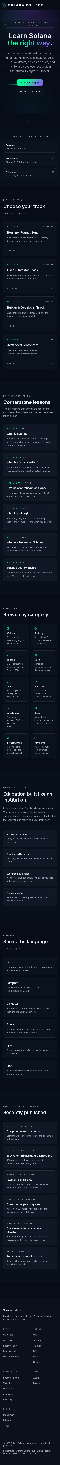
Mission (37, 1383)
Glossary (7, 1399)
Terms (6, 1426)
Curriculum (8, 1340)
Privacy (7, 1420)
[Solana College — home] (22, 5)
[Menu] (56, 5)
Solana (12, 1310)
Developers (9, 1388)
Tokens (37, 1345)
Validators (8, 1383)
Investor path (10, 1351)
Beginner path (10, 1345)
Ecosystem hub (11, 1377)
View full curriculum (13, 213)
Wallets (36, 1335)
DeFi (35, 1356)
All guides (8, 1394)
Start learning (28, 82)
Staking (37, 1340)
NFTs (36, 1351)
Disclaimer (8, 1415)
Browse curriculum (30, 91)
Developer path (11, 1356)
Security (37, 1362)
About (36, 1377)
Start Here (8, 1335)
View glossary (10, 948)
